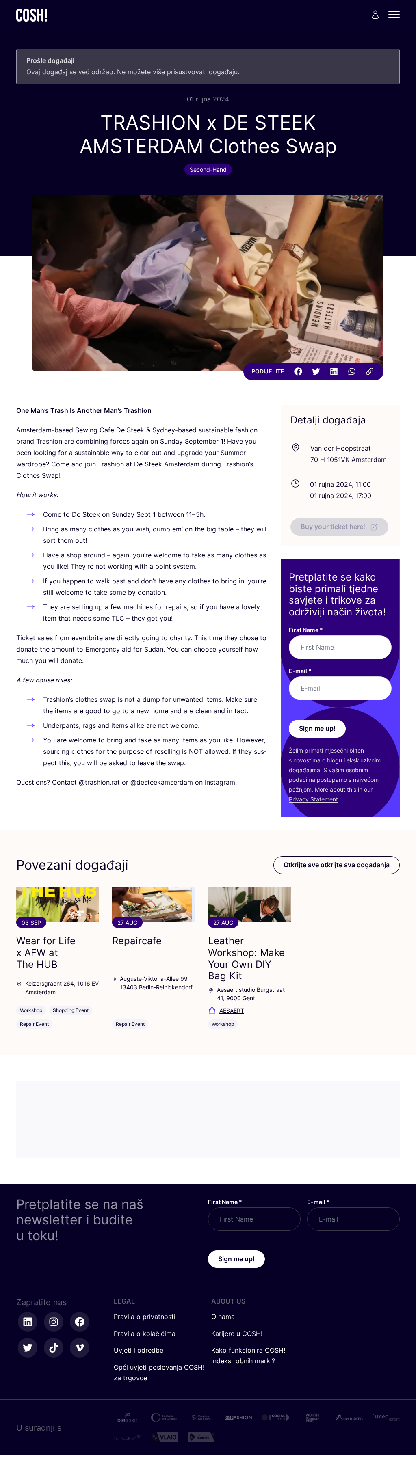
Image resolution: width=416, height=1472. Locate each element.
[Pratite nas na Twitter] (27, 1348)
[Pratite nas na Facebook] (79, 1322)
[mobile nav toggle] (397, 15)
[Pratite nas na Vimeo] (79, 1348)
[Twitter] (316, 371)
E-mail (300, 670)
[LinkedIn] (334, 371)
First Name (306, 629)
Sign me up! (317, 728)
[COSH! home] (31, 15)
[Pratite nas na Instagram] (53, 1322)
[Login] (375, 14)
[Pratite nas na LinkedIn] (27, 1322)
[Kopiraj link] (370, 371)
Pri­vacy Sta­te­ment (313, 799)
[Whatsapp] (352, 371)
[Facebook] (298, 371)
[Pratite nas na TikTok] (53, 1348)
